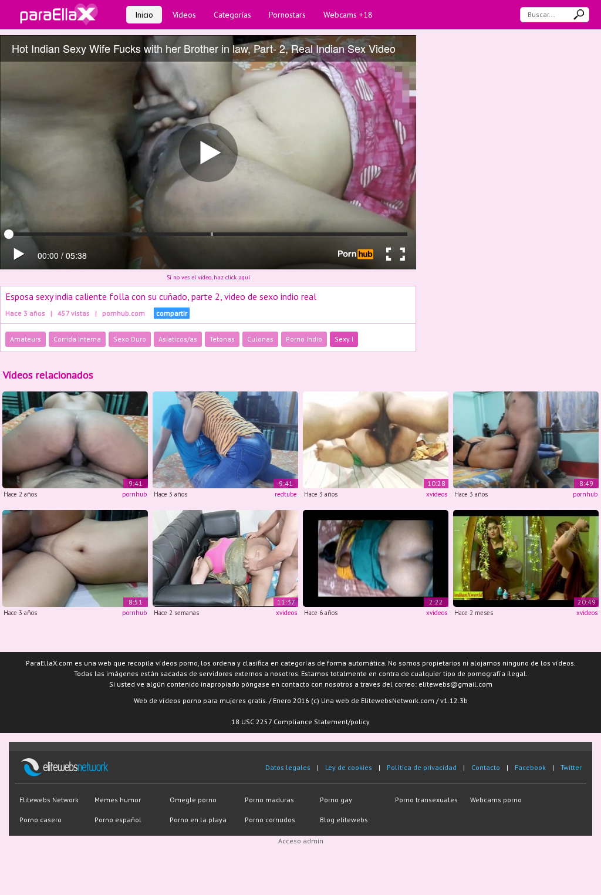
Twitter (571, 767)
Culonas (260, 339)
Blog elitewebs (344, 819)
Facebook (530, 767)
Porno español (117, 819)
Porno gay (336, 799)
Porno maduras (269, 799)
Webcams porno (496, 799)
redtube (286, 494)
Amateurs (25, 339)
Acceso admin (300, 840)
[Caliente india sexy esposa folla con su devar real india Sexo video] (225, 439)
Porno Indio (304, 339)
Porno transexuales (426, 799)
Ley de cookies (348, 767)
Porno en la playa (198, 819)
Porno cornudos (270, 819)
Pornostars (287, 14)
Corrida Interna (77, 339)
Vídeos (184, 14)
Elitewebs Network (49, 799)
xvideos (436, 494)
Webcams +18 (348, 14)
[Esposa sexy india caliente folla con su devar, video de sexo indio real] (75, 439)
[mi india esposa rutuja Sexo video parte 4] (375, 557)
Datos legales (287, 767)
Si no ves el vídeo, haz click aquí (208, 277)
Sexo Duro (129, 339)
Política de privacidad (422, 767)
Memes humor (117, 799)
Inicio (144, 14)
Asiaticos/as (177, 339)
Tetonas (222, 339)
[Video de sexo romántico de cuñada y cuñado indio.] (225, 557)
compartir (171, 313)
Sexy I (344, 339)
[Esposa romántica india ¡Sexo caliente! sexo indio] (526, 557)
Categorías (232, 14)
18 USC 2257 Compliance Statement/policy (300, 721)
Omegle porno (193, 799)
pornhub (134, 494)
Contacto (485, 767)
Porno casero (40, 819)
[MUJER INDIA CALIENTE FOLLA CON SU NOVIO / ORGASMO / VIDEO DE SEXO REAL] (75, 557)
